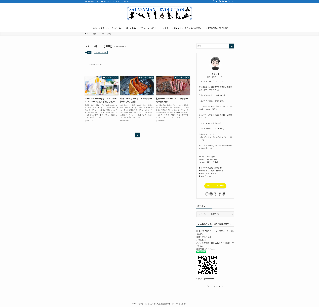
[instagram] (219, 1)
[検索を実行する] (231, 46)
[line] (223, 1)
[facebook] (213, 1)
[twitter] (216, 1)
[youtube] (226, 1)
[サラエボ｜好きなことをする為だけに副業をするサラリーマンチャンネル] (159, 13)
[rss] (229, 1)
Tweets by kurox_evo (215, 286)
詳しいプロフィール (215, 186)
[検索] (232, 1)
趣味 (89, 52)
